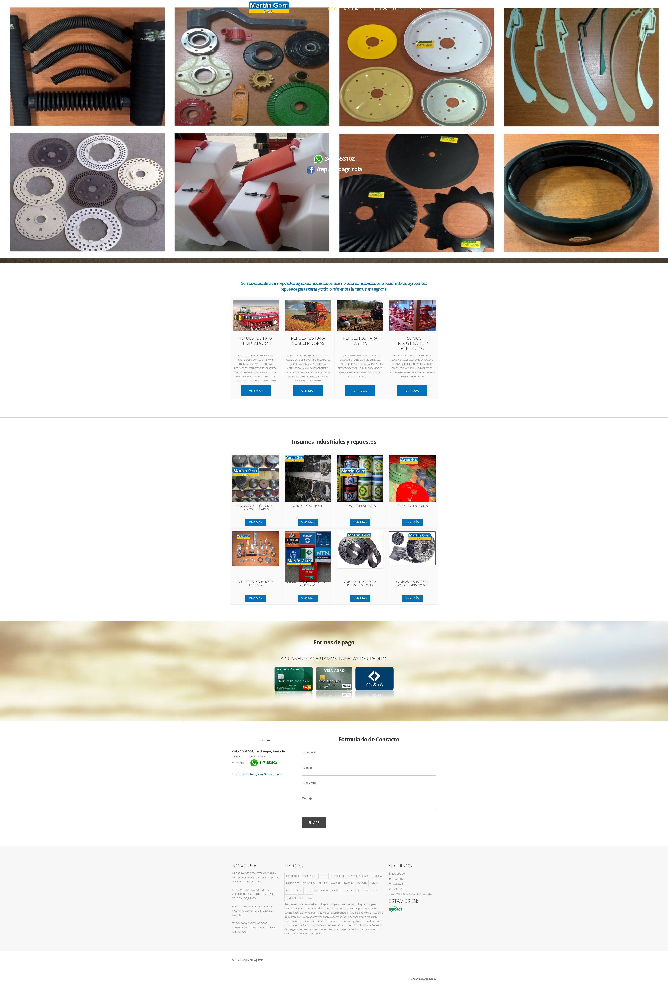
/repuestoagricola (339, 169)
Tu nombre (308, 752)
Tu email (307, 767)
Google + (399, 883)
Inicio (332, 9)
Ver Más (256, 391)
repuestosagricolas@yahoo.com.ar (261, 774)
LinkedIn (398, 888)
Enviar (313, 822)
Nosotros (352, 9)
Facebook (398, 873)
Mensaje (307, 798)
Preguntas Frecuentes (387, 9)
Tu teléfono (309, 783)
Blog (419, 9)
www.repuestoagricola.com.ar (411, 893)
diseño (423, 979)
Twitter (398, 878)
